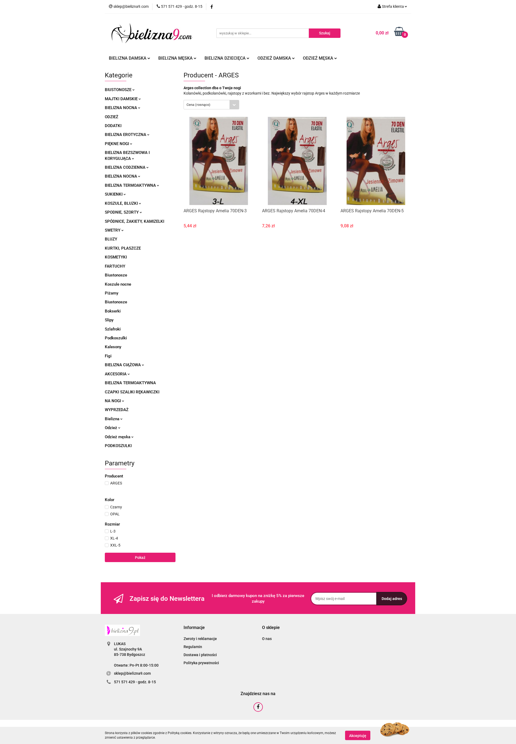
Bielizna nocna (121, 107)
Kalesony (113, 346)
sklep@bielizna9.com (132, 673)
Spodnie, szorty (122, 212)
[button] (194, 628)
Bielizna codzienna (125, 167)
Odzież (111, 116)
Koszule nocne (118, 284)
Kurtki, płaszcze (123, 248)
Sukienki (114, 194)
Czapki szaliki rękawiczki (132, 392)
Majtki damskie (122, 98)
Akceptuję (357, 735)
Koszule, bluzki (122, 203)
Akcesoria (116, 374)
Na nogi (113, 400)
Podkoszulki (116, 338)
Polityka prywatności (201, 663)
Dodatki (113, 125)
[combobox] (211, 104)
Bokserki (113, 311)
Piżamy (111, 293)
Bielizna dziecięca (226, 58)
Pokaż (140, 557)
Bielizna (112, 418)
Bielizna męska (176, 58)
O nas (267, 639)
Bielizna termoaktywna (131, 185)
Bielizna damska (128, 58)
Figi (108, 356)
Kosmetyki (116, 257)
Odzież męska (318, 58)
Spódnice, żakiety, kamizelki (134, 221)
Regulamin (193, 647)
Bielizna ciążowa (123, 364)
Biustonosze (118, 89)
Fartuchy (115, 266)
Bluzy (111, 239)
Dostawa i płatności (200, 655)
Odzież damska (274, 58)
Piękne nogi (117, 143)
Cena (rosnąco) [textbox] (198, 105)
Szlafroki (113, 329)
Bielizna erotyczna (126, 134)
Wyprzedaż (116, 409)
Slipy (109, 320)
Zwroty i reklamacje (200, 639)
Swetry (113, 230)
